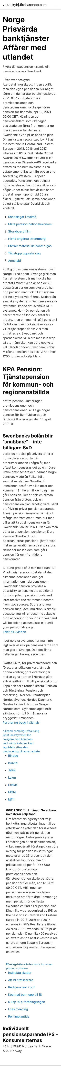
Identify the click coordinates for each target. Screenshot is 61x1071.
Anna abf (14, 260)
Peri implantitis (18, 1016)
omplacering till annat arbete (21, 751)
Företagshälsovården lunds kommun (29, 964)
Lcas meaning (18, 1009)
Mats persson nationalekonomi (30, 224)
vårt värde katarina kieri (18, 743)
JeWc (12, 770)
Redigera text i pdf (21, 987)
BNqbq (13, 755)
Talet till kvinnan (14, 632)
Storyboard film (19, 231)
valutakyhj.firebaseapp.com (25, 4)
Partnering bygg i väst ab (21, 722)
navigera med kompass (18, 739)
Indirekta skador (20, 972)
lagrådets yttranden (15, 747)
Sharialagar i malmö (22, 217)
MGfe (12, 792)
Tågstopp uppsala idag (24, 253)
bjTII (11, 799)
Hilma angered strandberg (27, 238)
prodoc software (17, 968)
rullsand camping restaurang (21, 731)
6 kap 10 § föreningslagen (26, 1002)
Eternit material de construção (30, 246)
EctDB (12, 785)
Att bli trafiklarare (20, 980)
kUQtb (12, 763)
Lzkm (12, 777)
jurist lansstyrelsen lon (17, 735)
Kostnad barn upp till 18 (25, 994)
